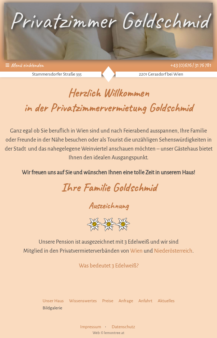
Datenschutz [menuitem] (123, 326)
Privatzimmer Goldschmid (108, 20)
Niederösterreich (173, 251)
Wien (136, 251)
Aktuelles (166, 301)
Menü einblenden (27, 65)
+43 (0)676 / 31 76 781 (190, 65)
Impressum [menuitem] (90, 326)
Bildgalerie (52, 308)
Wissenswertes (83, 301)
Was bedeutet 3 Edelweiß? (108, 266)
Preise (107, 301)
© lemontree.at (112, 333)
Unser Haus (53, 301)
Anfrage (126, 301)
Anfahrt (145, 301)
